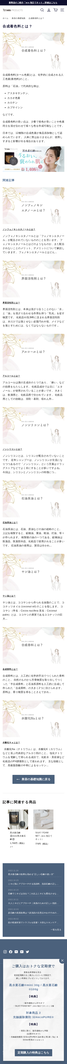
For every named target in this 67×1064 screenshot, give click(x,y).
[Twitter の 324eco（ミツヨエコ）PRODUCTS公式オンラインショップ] (27, 951)
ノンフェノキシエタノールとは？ (19, 229)
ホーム (6, 18)
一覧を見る (56, 929)
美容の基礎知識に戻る (36, 779)
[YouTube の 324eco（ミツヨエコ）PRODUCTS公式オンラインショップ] (16, 951)
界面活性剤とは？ (11, 303)
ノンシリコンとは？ (12, 449)
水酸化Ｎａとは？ (11, 742)
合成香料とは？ (10, 669)
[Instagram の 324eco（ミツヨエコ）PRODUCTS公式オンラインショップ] (5, 951)
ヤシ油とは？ (9, 596)
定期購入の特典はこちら (33, 1052)
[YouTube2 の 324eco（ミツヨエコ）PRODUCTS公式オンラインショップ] (22, 951)
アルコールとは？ (11, 376)
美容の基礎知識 (18, 18)
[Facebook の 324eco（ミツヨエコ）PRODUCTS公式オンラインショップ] (10, 951)
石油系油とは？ (10, 522)
